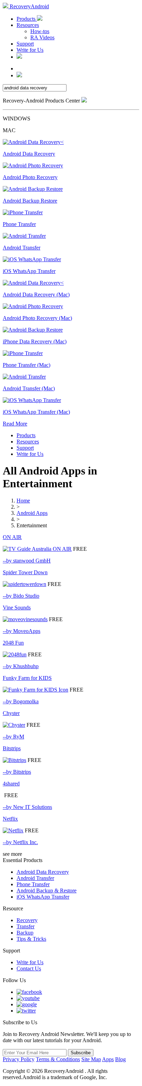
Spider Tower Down (25, 572)
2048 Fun (13, 643)
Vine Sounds (17, 607)
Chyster (11, 713)
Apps (108, 1059)
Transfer (25, 926)
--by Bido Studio (21, 596)
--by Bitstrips (17, 772)
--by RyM (13, 737)
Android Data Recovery (43, 872)
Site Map (91, 1059)
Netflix (10, 819)
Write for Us (30, 50)
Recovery (27, 920)
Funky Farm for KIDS (27, 678)
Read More (15, 424)
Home (23, 500)
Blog (120, 1059)
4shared (11, 783)
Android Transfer (35, 878)
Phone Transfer (33, 884)
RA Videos (42, 37)
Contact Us (29, 968)
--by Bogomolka (21, 701)
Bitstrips (12, 748)
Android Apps (32, 513)
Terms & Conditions (58, 1059)
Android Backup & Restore (47, 890)
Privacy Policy (18, 1059)
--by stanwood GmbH (27, 561)
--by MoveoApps (21, 631)
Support (25, 44)
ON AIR (12, 537)
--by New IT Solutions (27, 807)
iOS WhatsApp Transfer (43, 897)
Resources (28, 25)
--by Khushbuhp (21, 666)
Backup (25, 933)
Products (27, 19)
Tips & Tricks (31, 939)
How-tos (39, 31)
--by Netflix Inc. (20, 842)
